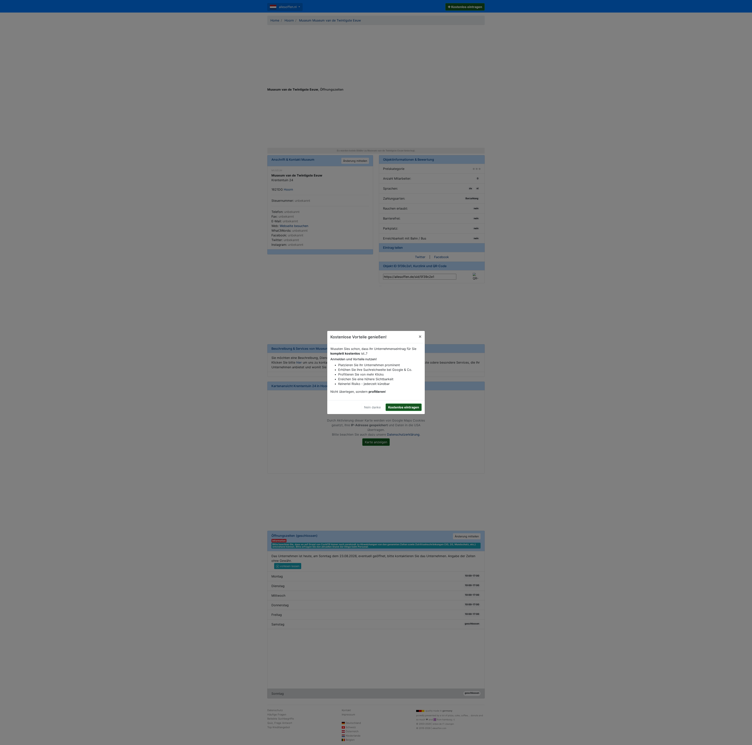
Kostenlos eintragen (403, 407)
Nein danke (372, 407)
